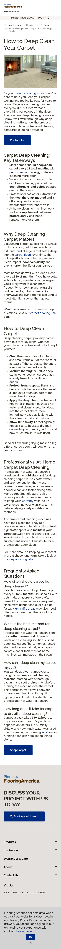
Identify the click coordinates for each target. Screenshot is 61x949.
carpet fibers (23, 254)
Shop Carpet (18, 750)
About (8, 867)
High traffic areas (24, 608)
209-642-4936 (11, 11)
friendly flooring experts (31, 93)
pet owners (17, 172)
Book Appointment (26, 816)
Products (10, 842)
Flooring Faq (32, 25)
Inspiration (11, 850)
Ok (30, 937)
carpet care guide (21, 559)
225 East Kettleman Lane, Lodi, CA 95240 (25, 892)
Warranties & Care (16, 858)
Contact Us (17, 140)
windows (47, 732)
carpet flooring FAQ (43, 313)
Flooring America (12, 25)
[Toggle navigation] (54, 11)
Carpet (47, 25)
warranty (27, 500)
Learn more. (24, 931)
